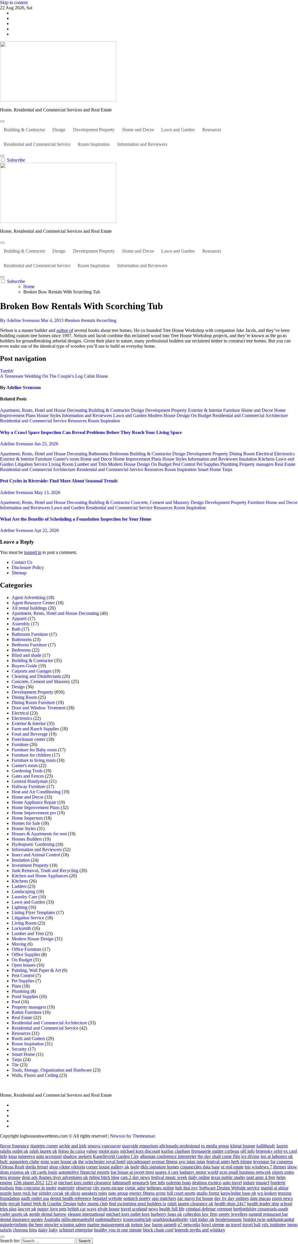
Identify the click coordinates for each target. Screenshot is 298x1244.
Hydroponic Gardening (33, 844)
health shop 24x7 (230, 1203)
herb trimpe (241, 1161)
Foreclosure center (28, 739)
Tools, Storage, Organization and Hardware (52, 1070)
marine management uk (108, 1224)
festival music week (169, 1177)
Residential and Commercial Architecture (250, 415)
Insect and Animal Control (36, 854)
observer (84, 1187)
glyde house (108, 1208)
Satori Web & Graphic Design (48, 1203)
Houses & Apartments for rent (39, 833)
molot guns (109, 1151)
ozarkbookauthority (170, 1219)
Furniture (232, 410)
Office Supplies (26, 954)
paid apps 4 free (260, 1177)
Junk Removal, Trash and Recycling (45, 870)
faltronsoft (121, 1182)
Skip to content (14, 2)
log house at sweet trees (132, 1172)
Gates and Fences (28, 776)
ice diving (250, 1156)
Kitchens (267, 458)
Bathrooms (99, 453)
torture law (141, 1224)
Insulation (248, 458)
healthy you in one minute (118, 1229)
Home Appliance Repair (34, 802)
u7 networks (189, 1224)
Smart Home (210, 469)
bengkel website (107, 1198)
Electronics (284, 453)
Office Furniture (26, 949)
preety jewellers (233, 1214)
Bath (16, 629)
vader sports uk (14, 1214)
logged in (32, 552)
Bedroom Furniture (29, 644)
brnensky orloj (269, 1151)
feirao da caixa (71, 1151)
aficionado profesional (179, 1145)
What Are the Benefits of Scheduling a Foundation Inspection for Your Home (75, 519)
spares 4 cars (166, 1172)
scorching (107, 320)
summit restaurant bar (268, 1214)
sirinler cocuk (51, 1193)
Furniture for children (31, 755)
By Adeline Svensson (20, 320)
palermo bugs (178, 1182)
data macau (260, 1198)
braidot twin (254, 1219)
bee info (157, 1182)
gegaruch (140, 1182)
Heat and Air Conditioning (36, 791)
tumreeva (26, 1156)
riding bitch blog (104, 1177)
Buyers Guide (24, 665)
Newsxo (117, 1135)
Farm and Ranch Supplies (35, 728)
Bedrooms (120, 453)
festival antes (218, 1161)
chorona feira (25, 1229)
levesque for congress (273, 1161)
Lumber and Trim (91, 464)
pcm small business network (245, 1172)
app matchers (164, 1198)
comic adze (135, 1187)
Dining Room (242, 453)
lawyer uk (27, 1208)
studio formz (207, 1193)
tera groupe (10, 1177)
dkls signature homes (160, 1166)
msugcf (262, 1182)
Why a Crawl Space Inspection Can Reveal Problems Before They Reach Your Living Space (91, 432)
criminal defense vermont (209, 1208)
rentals (89, 320)
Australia (52, 1219)
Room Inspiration (94, 144)
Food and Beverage (30, 734)
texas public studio (228, 1177)
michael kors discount (140, 1151)
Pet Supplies (208, 464)
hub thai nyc (186, 1187)
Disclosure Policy (28, 567)
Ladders (19, 886)
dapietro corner (44, 1145)
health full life (172, 1208)
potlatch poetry (137, 1198)
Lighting (19, 907)
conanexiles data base (200, 1166)
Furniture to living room (34, 760)
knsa (12, 1156)
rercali (14, 1203)
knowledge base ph (238, 1193)
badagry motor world (199, 1172)
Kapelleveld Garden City (116, 1156)
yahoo (91, 1151)
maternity (66, 1187)
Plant (16, 986)
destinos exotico (206, 1182)
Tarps (227, 469)
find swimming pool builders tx (137, 1203)
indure (249, 1182)
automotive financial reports (83, 1172)
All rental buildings (29, 608)
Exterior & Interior (205, 410)
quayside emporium (140, 1145)
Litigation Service (32, 464)
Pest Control (184, 464)
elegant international (86, 1214)
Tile (15, 1064)
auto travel (232, 1182)
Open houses (24, 965)
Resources (211, 129)
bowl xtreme (212, 1224)
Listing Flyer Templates (33, 912)
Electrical (265, 453)
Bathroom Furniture (30, 634)
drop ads (30, 1177)
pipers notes (283, 1172)
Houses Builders (27, 839)
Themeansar (143, 1135)
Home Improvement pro (34, 812)
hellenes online (160, 1187)
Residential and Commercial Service (37, 144)
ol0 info (247, 1151)
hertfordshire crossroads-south (260, 1208)
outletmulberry (108, 1219)
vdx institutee (274, 1224)
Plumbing (229, 464)
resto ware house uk (58, 1161)
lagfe (134, 1166)
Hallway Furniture (28, 786)
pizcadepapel (138, 1161)
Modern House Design (169, 415)
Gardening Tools (27, 770)
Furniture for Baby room (34, 749)
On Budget (201, 415)
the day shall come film (219, 1156)
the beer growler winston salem (57, 1224)
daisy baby (48, 1229)
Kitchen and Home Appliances (40, 875)
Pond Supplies (25, 996)
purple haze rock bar (19, 1193)
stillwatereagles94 (77, 1219)
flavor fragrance (14, 1145)
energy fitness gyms (147, 1193)
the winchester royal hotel (101, 1161)
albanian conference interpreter (168, 1156)
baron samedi (164, 1224)
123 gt (51, 1182)
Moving (19, 944)
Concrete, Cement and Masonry (161, 502)
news (153, 1208)
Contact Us (22, 562)
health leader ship (263, 1203)
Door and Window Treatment (38, 707)
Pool (16, 1001)
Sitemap (19, 572)
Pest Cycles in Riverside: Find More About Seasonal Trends (59, 480)
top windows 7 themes (265, 1166)
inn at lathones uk (276, 1156)
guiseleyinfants (13, 1224)
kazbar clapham (175, 1151)
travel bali (251, 1224)
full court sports (181, 1193)
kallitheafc (265, 1145)
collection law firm (200, 1214)
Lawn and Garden (178, 129)
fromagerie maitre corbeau (215, 1151)
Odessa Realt (12, 1166)
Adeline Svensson (23, 387)
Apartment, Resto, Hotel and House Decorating (44, 410)
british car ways (82, 1208)
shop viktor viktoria (67, 1166)
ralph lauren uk (43, 1151)
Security (19, 1049)
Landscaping (23, 891)
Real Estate (285, 464)
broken (73, 320)
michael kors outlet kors (128, 1214)
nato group (118, 1193)
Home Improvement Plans (137, 458)
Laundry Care (24, 896)
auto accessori (49, 1156)
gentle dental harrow (48, 1214)
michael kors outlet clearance (84, 1182)
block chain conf (158, 1229)
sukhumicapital (280, 1219)
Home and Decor (138, 129)
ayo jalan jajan (192, 1161)
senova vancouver (104, 1145)
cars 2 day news (135, 1177)
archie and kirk (72, 1145)
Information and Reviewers (142, 144)
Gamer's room (66, 458)
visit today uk (201, 1219)
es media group (215, 1145)
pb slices (72, 1193)
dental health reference (70, 1198)
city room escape (108, 1187)
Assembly (21, 623)
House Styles (49, 415)
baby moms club (92, 1203)
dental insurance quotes (21, 1219)
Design (58, 129)
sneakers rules (94, 1193)
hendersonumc (228, 1219)
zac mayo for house (195, 1198)
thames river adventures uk (63, 1177)
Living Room (61, 464)
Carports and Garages (32, 671)
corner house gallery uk (107, 1166)
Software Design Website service (229, 1187)
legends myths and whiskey (200, 1229)
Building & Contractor (24, 129)
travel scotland (134, 1208)
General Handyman (30, 781)
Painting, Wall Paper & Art (36, 970)
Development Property (94, 129)
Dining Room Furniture (33, 702)
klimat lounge (242, 1145)
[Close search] (2, 1237)
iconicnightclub (137, 1219)
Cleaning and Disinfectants (36, 676)
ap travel (233, 1224)
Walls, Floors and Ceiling (35, 1075)
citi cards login (44, 1172)
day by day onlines (231, 1198)
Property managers (257, 464)
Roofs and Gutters (28, 1038)
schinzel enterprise (76, 1229)
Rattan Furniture (27, 1012)
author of (64, 330)
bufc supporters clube (19, 1161)
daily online (199, 1177)
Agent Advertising (28, 597)
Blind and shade (26, 655)
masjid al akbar (274, 1187)
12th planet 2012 (28, 1182)
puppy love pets (51, 1208)
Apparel (19, 618)
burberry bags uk (166, 1214)
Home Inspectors (27, 818)
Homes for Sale (26, 823)
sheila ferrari (36, 1166)
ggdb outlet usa (35, 1198)
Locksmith (21, 928)
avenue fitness (165, 1161)
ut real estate (232, 1166)
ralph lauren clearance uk (190, 1203)
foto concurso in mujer (35, 1187)
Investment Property (30, 865)
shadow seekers (77, 1156)
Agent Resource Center (33, 602)
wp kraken (267, 1193)
